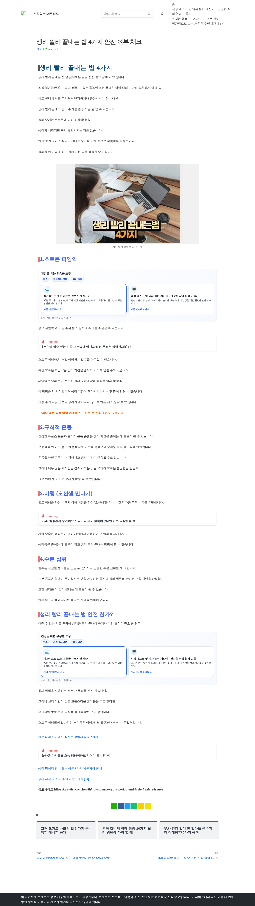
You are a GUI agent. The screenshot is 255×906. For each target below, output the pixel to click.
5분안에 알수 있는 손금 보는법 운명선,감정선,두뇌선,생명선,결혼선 (86, 346)
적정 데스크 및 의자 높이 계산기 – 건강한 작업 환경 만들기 (201, 11)
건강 (39, 49)
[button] (200, 18)
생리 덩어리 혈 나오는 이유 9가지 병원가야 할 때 (70, 768)
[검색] (149, 14)
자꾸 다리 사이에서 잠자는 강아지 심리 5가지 (68, 736)
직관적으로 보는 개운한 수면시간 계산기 (199, 23)
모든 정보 (212, 18)
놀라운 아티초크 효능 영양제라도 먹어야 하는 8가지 (76, 755)
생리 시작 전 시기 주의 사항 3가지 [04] (63, 779)
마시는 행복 (180, 18)
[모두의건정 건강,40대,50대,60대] (24, 13)
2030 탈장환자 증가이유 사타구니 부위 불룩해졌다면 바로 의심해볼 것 (88, 521)
